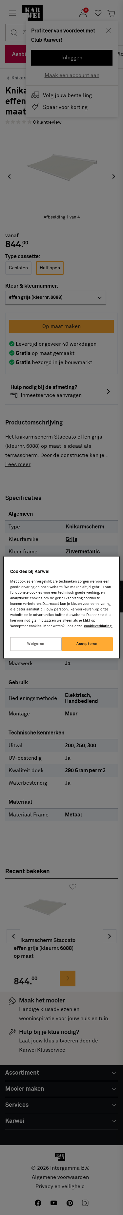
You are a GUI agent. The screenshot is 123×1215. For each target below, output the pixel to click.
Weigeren (36, 644)
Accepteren (87, 644)
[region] (61, 607)
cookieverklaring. (98, 626)
